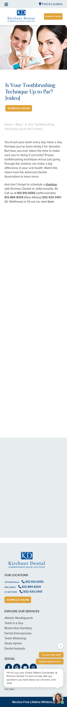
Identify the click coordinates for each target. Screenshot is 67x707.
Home (8, 124)
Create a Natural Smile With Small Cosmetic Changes (33, 294)
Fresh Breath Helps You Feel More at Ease (33, 355)
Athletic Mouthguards (18, 618)
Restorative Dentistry (18, 628)
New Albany (10, 587)
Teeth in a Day (13, 623)
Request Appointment (50, 661)
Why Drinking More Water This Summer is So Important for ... (33, 416)
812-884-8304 (13, 197)
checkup (51, 184)
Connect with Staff (51, 654)
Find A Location (52, 4)
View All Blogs (33, 442)
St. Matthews (10, 592)
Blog (19, 124)
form (51, 201)
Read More (15, 304)
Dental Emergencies (18, 633)
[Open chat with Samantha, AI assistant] (58, 698)
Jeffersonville (11, 582)
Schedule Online (53, 16)
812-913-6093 (26, 193)
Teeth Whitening (15, 638)
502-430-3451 (51, 197)
